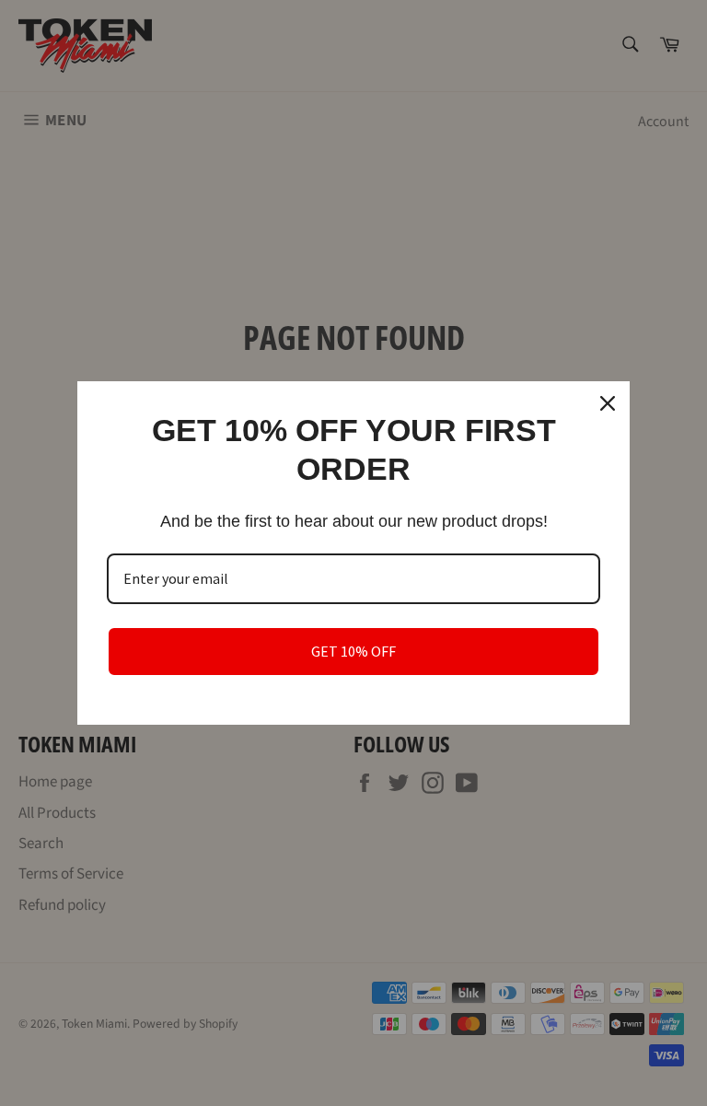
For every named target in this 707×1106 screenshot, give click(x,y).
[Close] (607, 403)
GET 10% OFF (353, 651)
